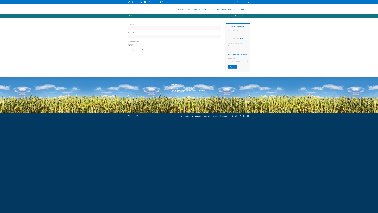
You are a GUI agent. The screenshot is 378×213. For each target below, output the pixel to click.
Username (131, 24)
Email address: (232, 58)
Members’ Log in (246, 2)
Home (222, 2)
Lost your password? (136, 50)
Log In (130, 16)
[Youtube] (133, 2)
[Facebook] (137, 2)
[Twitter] (129, 2)
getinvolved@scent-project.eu (168, 2)
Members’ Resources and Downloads (235, 45)
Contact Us (229, 2)
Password (131, 33)
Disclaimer (237, 2)
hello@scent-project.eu (154, 2)
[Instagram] (145, 2)
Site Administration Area (235, 31)
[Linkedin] (141, 2)
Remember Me (134, 41)
